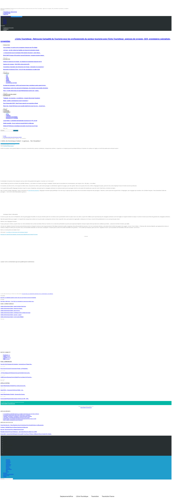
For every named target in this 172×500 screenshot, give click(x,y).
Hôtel (7, 114)
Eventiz (4, 446)
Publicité (5, 14)
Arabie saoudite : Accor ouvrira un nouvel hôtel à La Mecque (18, 123)
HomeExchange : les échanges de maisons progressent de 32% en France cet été (19, 418)
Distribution (6, 59)
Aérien (7, 80)
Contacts (5, 441)
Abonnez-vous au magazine (16, 16)
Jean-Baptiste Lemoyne (15, 234)
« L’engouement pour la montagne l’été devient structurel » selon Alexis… (22, 52)
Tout (7, 74)
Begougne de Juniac (5, 234)
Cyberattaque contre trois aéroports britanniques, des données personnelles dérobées (25, 88)
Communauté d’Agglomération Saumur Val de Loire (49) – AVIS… (15, 398)
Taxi (7, 76)
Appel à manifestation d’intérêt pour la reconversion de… (13, 385)
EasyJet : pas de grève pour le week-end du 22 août (12, 429)
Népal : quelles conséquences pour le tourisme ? (15, 100)
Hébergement (6, 112)
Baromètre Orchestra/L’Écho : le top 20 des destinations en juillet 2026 (21, 69)
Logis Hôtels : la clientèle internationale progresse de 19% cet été (20, 120)
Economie (8, 459)
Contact (4, 476)
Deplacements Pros (7, 448)
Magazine (5, 473)
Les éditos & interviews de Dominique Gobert (10, 143)
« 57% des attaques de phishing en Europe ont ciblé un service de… (15, 372)
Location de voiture (11, 83)
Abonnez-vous (6, 475)
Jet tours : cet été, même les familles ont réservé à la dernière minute (21, 50)
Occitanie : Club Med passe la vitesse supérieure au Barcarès (14, 427)
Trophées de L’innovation (8, 474)
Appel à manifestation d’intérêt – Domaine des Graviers (13, 394)
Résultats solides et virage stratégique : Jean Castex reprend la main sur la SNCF (19, 431)
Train (7, 79)
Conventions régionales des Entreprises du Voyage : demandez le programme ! (23, 67)
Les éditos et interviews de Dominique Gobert (17, 232)
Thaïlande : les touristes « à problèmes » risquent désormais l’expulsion (21, 98)
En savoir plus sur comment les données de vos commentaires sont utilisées (37, 293)
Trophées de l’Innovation (10, 12)
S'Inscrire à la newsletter (6, 16)
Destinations (6, 95)
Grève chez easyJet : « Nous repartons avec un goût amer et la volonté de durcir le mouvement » (22, 425)
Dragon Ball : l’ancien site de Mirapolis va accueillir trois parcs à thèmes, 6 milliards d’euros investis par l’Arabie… (26, 434)
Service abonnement (7, 445)
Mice (7, 470)
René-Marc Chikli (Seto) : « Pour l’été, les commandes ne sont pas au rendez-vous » (17, 301)
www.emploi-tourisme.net (8, 403)
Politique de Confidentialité (9, 439)
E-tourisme (6, 110)
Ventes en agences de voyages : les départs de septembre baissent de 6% (22, 61)
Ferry (7, 78)
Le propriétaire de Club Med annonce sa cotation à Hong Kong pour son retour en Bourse (21, 413)
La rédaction (6, 13)
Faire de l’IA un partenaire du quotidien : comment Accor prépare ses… (16, 364)
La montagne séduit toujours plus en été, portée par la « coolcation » (17, 415)
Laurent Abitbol (23, 234)
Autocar (8, 81)
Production (6, 45)
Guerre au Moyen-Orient (9, 94)
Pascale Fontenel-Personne (32, 234)
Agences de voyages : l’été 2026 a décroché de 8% (16, 64)
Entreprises (8, 465)
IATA (10, 234)
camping (8, 115)
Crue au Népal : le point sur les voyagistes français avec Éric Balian (20, 47)
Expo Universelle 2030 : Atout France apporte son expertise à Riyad (20, 103)
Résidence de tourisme (12, 118)
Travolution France (7, 450)
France (5, 109)
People (7, 471)
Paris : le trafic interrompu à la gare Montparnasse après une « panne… (21, 90)
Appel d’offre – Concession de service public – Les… (12, 390)
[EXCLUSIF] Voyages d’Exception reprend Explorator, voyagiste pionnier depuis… (24, 55)
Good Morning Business (33, 190)
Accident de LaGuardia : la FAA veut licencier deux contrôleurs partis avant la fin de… (24, 85)
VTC (7, 75)
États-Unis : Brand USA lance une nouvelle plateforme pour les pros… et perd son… (24, 106)
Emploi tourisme (7, 452)
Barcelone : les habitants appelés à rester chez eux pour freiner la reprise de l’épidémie (18, 297)
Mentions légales (7, 437)
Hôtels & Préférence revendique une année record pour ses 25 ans (20, 126)
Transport (6, 73)
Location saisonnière (11, 117)
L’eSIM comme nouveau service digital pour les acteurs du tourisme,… (16, 377)
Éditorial (7, 467)
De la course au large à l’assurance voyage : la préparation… (14, 368)
